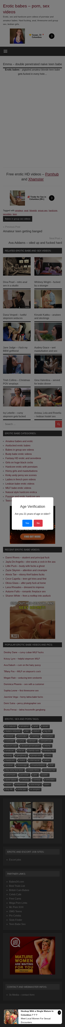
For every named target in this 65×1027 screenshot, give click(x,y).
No (38, 523)
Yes (27, 523)
